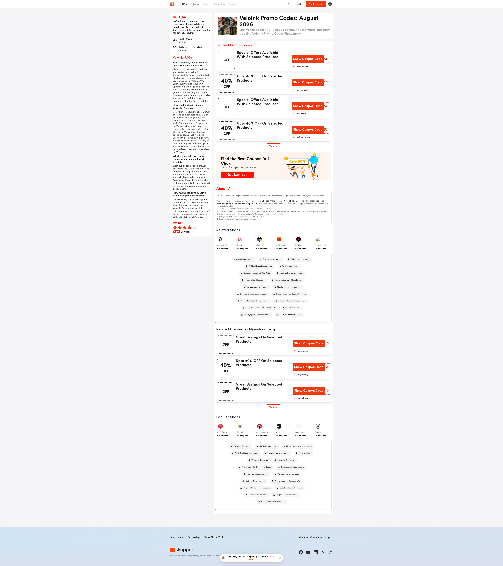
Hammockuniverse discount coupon (291, 294)
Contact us (316, 537)
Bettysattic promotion (255, 481)
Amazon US (222, 245)
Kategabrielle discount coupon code (260, 308)
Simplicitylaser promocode (288, 287)
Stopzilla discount (293, 308)
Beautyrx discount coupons (291, 488)
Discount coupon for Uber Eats (256, 273)
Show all (273, 146)
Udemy (240, 245)
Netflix (298, 245)
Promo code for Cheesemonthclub (256, 467)
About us (303, 537)
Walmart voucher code (300, 259)
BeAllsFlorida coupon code (246, 453)
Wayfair (240, 432)
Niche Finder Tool (213, 537)
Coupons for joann (241, 446)
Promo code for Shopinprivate (287, 481)
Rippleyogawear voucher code (256, 315)
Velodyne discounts (260, 460)
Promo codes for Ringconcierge (291, 301)
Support (328, 537)
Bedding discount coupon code (253, 294)
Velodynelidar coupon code (291, 273)
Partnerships (194, 537)
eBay (258, 245)
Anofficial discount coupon (290, 315)
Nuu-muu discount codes (257, 474)
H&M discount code (267, 446)
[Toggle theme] (330, 4)
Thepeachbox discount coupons (256, 488)
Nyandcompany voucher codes (299, 446)
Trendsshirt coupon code (256, 287)
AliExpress (280, 245)
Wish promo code (289, 266)
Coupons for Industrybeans (292, 467)
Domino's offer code (272, 259)
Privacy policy (198, 556)
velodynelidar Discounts (254, 280)
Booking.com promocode (278, 453)
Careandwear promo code (288, 474)
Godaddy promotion (244, 259)
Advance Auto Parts (264, 432)
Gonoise (318, 432)
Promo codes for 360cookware (287, 280)
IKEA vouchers (305, 453)
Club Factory (223, 432)
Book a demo (177, 537)
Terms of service (215, 556)
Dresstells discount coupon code (254, 301)
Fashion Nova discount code (260, 266)
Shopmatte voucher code (286, 495)
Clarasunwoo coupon (257, 495)
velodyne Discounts (286, 460)
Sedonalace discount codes (272, 502)
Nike (278, 432)
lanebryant (300, 432)
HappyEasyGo (321, 245)
